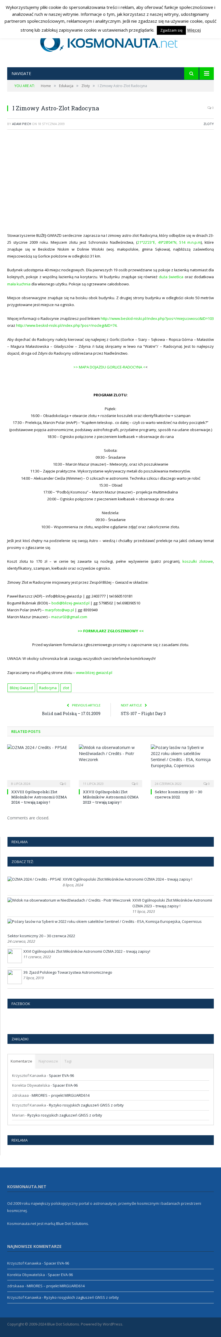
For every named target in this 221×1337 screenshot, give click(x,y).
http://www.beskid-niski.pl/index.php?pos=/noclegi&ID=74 (66, 325)
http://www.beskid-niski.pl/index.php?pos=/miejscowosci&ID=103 (157, 318)
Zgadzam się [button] (171, 30)
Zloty (208, 124)
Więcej (194, 30)
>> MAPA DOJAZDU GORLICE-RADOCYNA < (109, 367)
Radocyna (48, 687)
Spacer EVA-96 (61, 1075)
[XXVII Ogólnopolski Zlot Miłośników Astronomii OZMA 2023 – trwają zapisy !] (110, 764)
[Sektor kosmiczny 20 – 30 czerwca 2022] (182, 764)
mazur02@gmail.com (69, 616)
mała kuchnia (19, 284)
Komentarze (21, 1061)
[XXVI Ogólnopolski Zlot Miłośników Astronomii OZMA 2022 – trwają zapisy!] (14, 961)
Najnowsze (48, 1061)
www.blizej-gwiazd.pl (94, 672)
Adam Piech (21, 124)
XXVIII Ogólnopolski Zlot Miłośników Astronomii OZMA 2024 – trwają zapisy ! (39, 797)
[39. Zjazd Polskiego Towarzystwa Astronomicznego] (14, 982)
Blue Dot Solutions (72, 1223)
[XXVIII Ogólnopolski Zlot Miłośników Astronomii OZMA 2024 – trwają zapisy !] (38, 764)
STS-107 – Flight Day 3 (143, 713)
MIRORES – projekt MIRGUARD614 (60, 1095)
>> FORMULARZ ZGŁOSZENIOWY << (111, 630)
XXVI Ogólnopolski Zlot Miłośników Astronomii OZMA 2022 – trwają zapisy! (86, 951)
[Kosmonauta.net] (110, 41)
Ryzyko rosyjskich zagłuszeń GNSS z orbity (86, 1105)
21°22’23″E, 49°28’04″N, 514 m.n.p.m (169, 242)
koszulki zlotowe (197, 561)
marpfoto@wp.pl (59, 609)
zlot (66, 687)
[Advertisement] (114, 184)
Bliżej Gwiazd (21, 687)
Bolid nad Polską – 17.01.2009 (71, 713)
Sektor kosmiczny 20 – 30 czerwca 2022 (178, 794)
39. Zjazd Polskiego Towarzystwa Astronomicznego (67, 972)
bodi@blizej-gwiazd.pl (70, 603)
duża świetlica (171, 276)
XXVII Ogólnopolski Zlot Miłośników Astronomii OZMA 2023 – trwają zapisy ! (111, 797)
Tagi (68, 1061)
